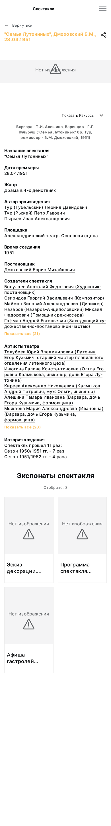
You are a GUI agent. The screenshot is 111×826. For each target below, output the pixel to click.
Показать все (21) (22, 333)
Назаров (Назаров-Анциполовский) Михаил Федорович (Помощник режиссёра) (53, 312)
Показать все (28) (22, 427)
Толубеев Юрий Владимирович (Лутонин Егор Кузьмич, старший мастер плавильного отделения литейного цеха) (54, 357)
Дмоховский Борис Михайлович (39, 269)
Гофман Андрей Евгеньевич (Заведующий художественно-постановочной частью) (55, 323)
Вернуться (21, 25)
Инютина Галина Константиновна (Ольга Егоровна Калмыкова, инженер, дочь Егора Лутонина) (55, 374)
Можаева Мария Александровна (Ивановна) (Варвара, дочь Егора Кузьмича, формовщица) (54, 414)
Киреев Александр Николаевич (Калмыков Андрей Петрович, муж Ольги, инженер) (52, 388)
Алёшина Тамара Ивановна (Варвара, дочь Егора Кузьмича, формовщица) (52, 399)
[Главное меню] (102, 8)
